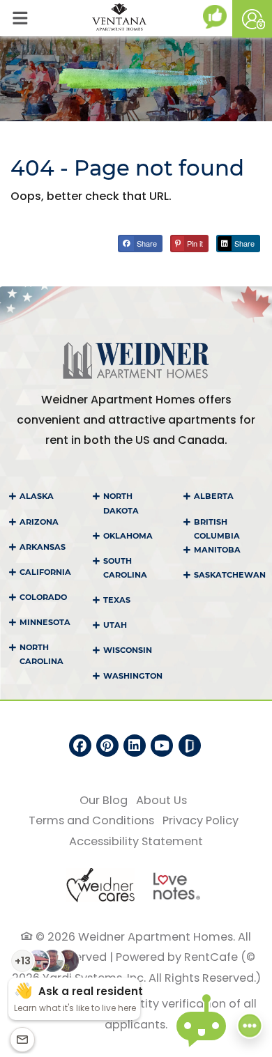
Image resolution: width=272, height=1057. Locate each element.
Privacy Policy (201, 820)
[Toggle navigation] (20, 18)
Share (146, 243)
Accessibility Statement (136, 841)
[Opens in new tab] (217, 17)
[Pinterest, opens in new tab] (107, 745)
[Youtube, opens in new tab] (162, 745)
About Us (161, 800)
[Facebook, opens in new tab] (80, 745)
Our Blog (104, 800)
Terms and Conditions (91, 820)
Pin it (194, 243)
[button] (252, 19)
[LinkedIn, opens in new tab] (134, 745)
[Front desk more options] (249, 1025)
